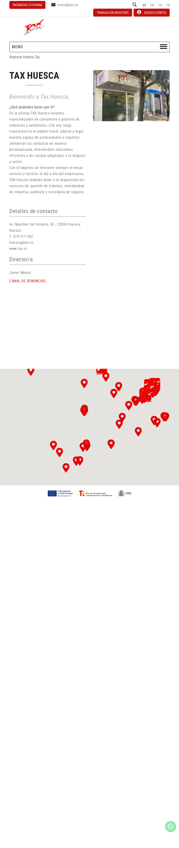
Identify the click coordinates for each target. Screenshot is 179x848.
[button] (53, 445)
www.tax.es (18, 248)
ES (144, 5)
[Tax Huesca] (131, 95)
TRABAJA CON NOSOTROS (113, 12)
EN (152, 5)
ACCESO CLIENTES (155, 12)
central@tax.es (67, 4)
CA (160, 5)
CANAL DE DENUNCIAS (27, 280)
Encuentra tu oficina (27, 5)
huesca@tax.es (21, 242)
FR (168, 5)
